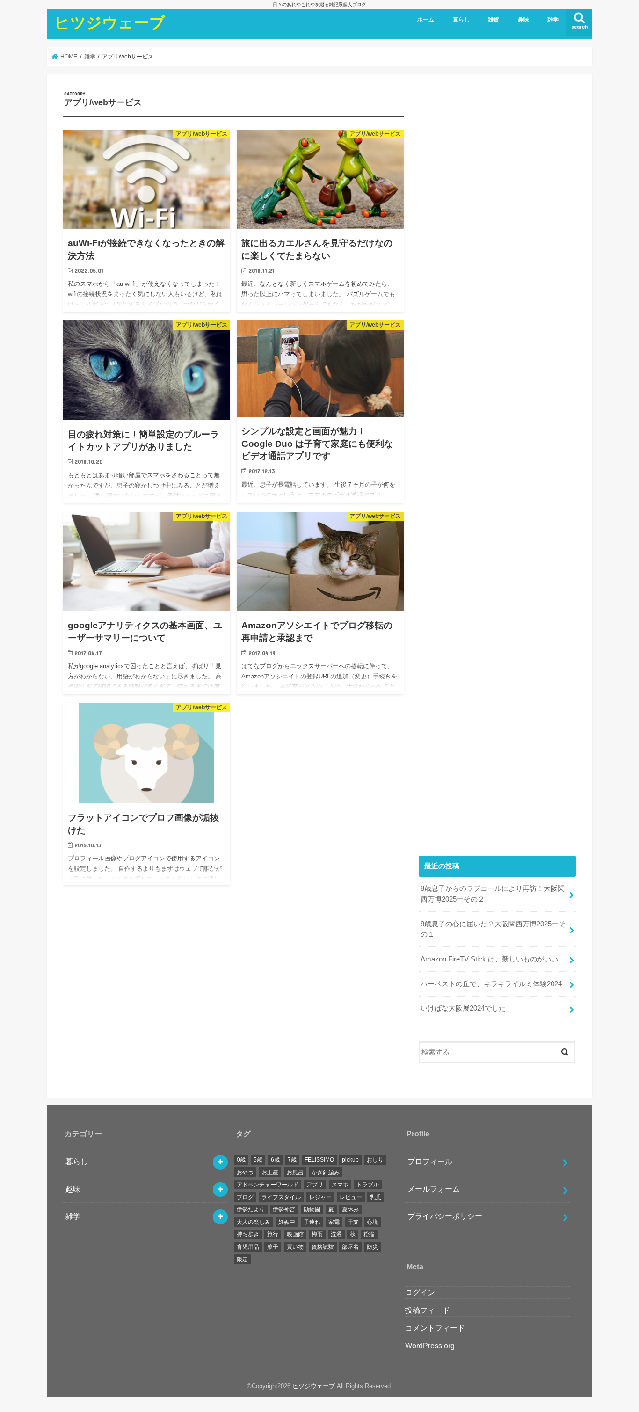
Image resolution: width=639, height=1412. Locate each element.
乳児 (375, 1197)
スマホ (340, 1184)
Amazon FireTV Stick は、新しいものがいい (489, 959)
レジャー (320, 1197)
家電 (334, 1222)
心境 (372, 1222)
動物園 (312, 1209)
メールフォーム (433, 1189)
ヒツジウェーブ (109, 22)
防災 (372, 1247)
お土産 (269, 1172)
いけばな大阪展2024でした (463, 1008)
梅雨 (317, 1234)
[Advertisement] (497, 463)
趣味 (523, 19)
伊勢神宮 (284, 1209)
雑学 (553, 19)
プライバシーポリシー (444, 1216)
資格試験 (323, 1247)
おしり (375, 1160)
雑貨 (493, 19)
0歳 (241, 1160)
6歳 (275, 1160)
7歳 (292, 1160)
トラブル (367, 1184)
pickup (350, 1160)
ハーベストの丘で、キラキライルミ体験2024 (491, 984)
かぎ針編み (326, 1172)
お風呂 (295, 1172)
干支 (353, 1222)
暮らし (461, 19)
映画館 (295, 1234)
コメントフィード (435, 1328)
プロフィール (429, 1161)
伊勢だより (251, 1209)
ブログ (245, 1197)
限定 (242, 1259)
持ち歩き (248, 1234)
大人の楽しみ (253, 1222)
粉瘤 (369, 1234)
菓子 (272, 1247)
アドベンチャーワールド (267, 1184)
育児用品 (248, 1247)
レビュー (351, 1197)
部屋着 (350, 1247)
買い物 (295, 1247)
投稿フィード (427, 1310)
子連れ (312, 1222)
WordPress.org (430, 1345)
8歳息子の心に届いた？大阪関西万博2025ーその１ (493, 929)
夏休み (350, 1209)
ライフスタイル (281, 1197)
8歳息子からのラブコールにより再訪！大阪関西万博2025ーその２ (493, 894)
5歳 (258, 1160)
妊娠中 (286, 1222)
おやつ (245, 1172)
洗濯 (336, 1234)
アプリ (314, 1184)
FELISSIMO (319, 1160)
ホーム (425, 19)
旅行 (272, 1234)
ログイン (420, 1292)
